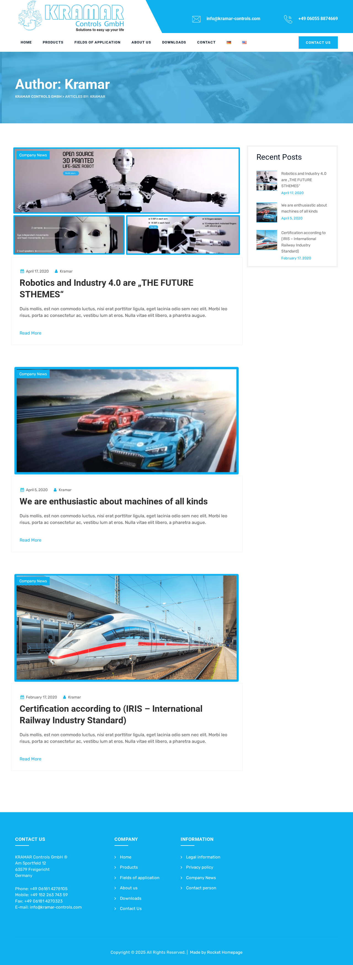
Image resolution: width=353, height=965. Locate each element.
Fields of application (97, 42)
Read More (30, 333)
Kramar (66, 271)
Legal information (203, 857)
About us (141, 42)
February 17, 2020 (296, 258)
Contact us (318, 42)
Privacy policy (199, 867)
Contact (206, 42)
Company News (33, 155)
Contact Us (131, 908)
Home (26, 42)
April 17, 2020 (292, 193)
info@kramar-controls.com (56, 907)
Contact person (201, 887)
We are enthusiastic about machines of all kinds (114, 501)
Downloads (174, 42)
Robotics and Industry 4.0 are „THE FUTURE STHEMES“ (304, 179)
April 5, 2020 (292, 218)
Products (53, 42)
